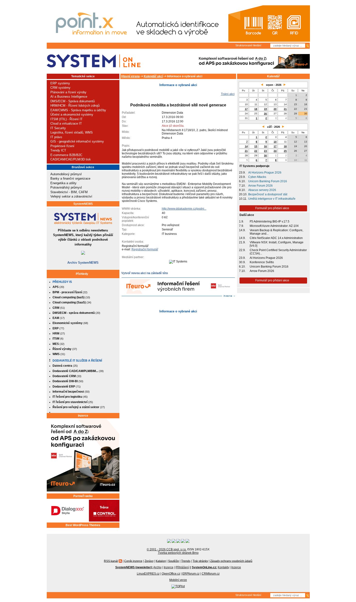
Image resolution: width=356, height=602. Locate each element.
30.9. (242, 262)
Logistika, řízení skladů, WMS (71, 132)
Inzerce (83, 415)
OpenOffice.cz (171, 573)
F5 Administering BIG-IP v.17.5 (269, 221)
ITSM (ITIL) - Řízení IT (66, 119)
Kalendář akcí (153, 76)
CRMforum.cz (211, 573)
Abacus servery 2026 (262, 190)
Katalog (161, 560)
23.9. (242, 172)
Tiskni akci (228, 94)
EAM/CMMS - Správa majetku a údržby (78, 110)
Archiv (157, 567)
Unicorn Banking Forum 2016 (267, 181)
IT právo (56, 137)
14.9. (242, 230)
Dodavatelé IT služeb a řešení (77, 360)
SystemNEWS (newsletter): (134, 567)
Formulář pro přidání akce (272, 208)
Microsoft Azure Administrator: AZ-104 (274, 226)
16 (265, 146)
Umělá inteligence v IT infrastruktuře (271, 198)
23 (265, 151)
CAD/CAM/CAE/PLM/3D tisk (70, 159)
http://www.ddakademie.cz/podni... (184, 208)
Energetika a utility (63, 183)
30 (265, 155)
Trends (185, 560)
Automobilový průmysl (66, 174)
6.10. (242, 181)
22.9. (242, 250)
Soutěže (173, 560)
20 (275, 109)
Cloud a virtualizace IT (66, 123)
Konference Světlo (262, 262)
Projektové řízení (62, 146)
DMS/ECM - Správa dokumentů (72, 101)
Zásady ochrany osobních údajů (231, 560)
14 (246, 146)
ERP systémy (60, 83)
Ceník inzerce (133, 560)
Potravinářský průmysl (66, 187)
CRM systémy (60, 87)
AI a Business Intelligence (68, 96)
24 (275, 151)
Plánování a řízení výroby (68, 92)
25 (285, 151)
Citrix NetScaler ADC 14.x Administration (276, 238)
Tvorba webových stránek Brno (178, 552)
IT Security (58, 128)
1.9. (241, 221)
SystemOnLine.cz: (204, 567)
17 (246, 109)
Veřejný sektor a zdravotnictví (71, 196)
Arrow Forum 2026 (260, 185)
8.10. (242, 190)
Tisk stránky (200, 560)
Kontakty (223, 567)
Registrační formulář (145, 249)
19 (265, 109)
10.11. (243, 198)
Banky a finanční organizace (70, 178)
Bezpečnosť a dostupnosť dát (267, 194)
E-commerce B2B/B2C (66, 155)
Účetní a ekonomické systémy (71, 114)
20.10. (243, 194)
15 (255, 146)
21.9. (242, 242)
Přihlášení (182, 567)
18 (255, 109)
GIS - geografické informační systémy (77, 141)
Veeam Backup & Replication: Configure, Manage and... (276, 232)
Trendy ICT (58, 150)
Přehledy (82, 274)
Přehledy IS (62, 282)
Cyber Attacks (257, 177)
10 (275, 141)
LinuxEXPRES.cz (148, 573)
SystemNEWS (83, 204)
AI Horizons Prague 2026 (264, 172)
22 (255, 151)
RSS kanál (111, 560)
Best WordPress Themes (83, 525)
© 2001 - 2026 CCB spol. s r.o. (166, 549)
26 (265, 113)
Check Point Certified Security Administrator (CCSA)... (278, 251)
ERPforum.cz (191, 573)
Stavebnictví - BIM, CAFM (69, 192)
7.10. (242, 185)
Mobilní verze (178, 580)
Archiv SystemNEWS (83, 262)
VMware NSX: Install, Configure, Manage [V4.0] (276, 244)
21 (285, 109)
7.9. (241, 226)
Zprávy (149, 560)
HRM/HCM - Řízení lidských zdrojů (75, 105)
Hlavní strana (130, 76)
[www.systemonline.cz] (93, 61)
